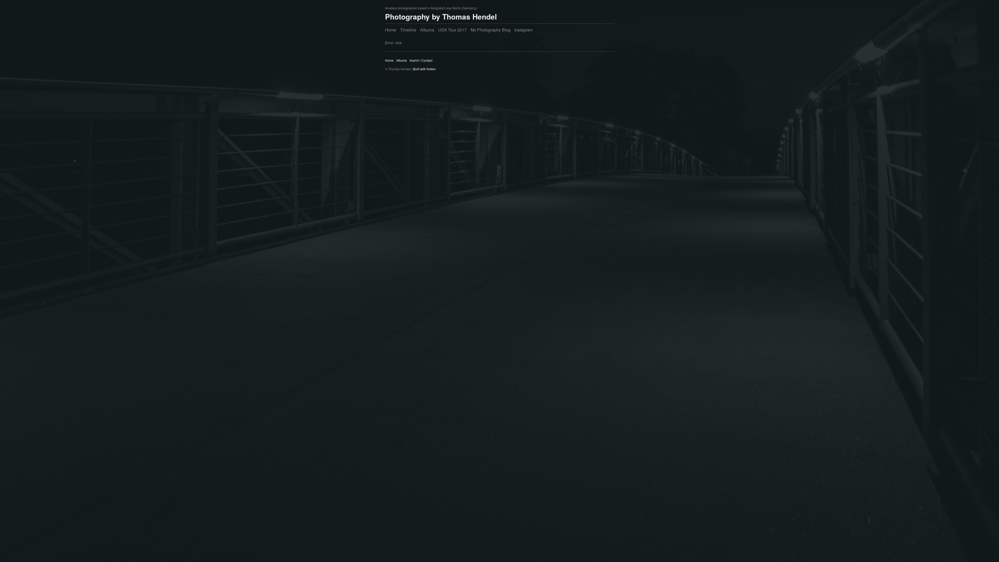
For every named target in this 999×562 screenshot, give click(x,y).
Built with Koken (424, 69)
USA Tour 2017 (452, 30)
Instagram (523, 30)
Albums (427, 30)
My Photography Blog (490, 30)
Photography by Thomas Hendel (441, 16)
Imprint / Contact (420, 60)
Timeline (408, 30)
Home (390, 30)
